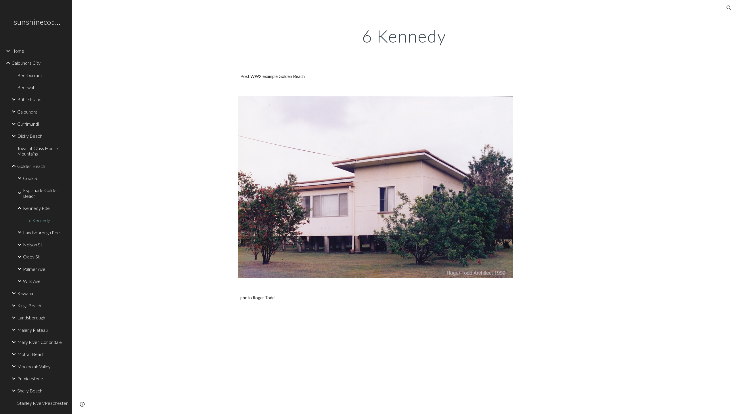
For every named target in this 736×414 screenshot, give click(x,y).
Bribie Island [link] (29, 99)
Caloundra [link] (27, 111)
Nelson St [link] (32, 244)
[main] (404, 36)
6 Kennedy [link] (39, 220)
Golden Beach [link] (31, 166)
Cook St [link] (31, 178)
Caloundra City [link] (26, 63)
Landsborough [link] (31, 317)
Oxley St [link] (31, 256)
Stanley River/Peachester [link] (42, 403)
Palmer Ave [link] (34, 269)
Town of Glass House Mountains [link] (37, 150)
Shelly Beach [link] (29, 390)
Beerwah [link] (26, 87)
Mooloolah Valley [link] (34, 366)
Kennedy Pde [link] (36, 208)
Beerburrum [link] (29, 75)
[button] (729, 8)
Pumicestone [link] (30, 378)
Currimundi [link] (28, 123)
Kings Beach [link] (29, 305)
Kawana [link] (25, 293)
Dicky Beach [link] (29, 136)
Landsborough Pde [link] (41, 232)
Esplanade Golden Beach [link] (41, 192)
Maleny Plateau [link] (32, 330)
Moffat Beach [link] (31, 354)
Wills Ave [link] (32, 281)
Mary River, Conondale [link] (39, 342)
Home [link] (18, 50)
